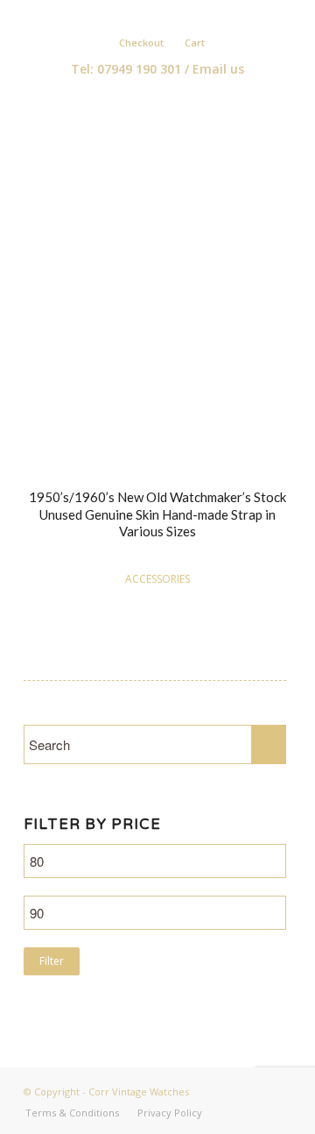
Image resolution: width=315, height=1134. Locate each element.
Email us (218, 68)
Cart (195, 42)
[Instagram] (191, 14)
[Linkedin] (166, 14)
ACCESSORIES (157, 578)
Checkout (141, 42)
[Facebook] (141, 14)
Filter (51, 960)
